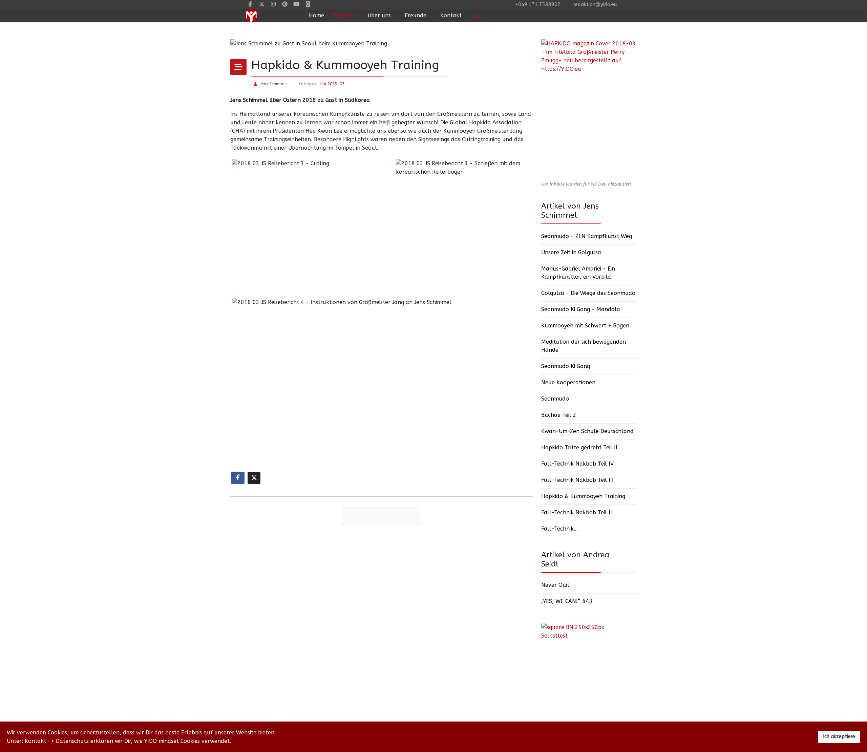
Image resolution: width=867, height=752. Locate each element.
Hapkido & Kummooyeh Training (583, 496)
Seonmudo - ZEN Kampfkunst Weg (586, 236)
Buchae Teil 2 (558, 415)
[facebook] (250, 4)
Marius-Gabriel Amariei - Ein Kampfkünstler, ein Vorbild (578, 272)
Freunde (415, 15)
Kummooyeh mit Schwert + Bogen (585, 325)
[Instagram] (273, 4)
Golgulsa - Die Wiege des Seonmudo (588, 293)
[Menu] (478, 15)
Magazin (343, 15)
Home (316, 15)
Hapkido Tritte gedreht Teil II (579, 447)
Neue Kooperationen (568, 382)
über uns (379, 15)
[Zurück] (362, 516)
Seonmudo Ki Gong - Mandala (580, 309)
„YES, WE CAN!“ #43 (567, 601)
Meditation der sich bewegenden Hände (583, 346)
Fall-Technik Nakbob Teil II (576, 512)
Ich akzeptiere (839, 736)
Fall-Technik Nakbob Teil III (577, 480)
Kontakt (451, 15)
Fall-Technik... (559, 528)
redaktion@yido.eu (595, 4)
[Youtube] (296, 4)
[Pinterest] (284, 4)
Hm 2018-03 (332, 84)
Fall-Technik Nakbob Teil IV (577, 463)
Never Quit (555, 585)
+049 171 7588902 (538, 4)
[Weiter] (401, 516)
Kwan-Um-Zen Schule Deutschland (587, 431)
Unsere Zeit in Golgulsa (571, 252)
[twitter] (261, 4)
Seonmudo (555, 398)
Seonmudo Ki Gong (565, 366)
